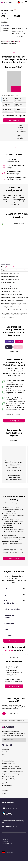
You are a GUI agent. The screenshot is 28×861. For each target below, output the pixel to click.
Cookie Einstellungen (7, 843)
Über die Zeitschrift (14, 145)
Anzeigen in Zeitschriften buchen (11, 768)
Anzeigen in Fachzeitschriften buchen (12, 771)
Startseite (4, 720)
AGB (3, 837)
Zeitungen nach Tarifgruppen (10, 779)
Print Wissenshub (7, 785)
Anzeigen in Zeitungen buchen (10, 766)
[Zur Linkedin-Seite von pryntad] (11, 745)
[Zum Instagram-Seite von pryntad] (7, 745)
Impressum (5, 841)
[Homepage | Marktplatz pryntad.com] (6, 2)
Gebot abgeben (14, 149)
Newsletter (5, 790)
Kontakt (4, 752)
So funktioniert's (5, 145)
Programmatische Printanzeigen (11, 774)
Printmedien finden (14, 686)
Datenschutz (5, 839)
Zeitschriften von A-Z (8, 776)
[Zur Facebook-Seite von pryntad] (3, 745)
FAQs (3, 754)
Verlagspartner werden (8, 757)
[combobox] (19, 2)
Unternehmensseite (7, 788)
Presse (4, 793)
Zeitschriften (12, 720)
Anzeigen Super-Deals (8, 763)
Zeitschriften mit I (20, 720)
